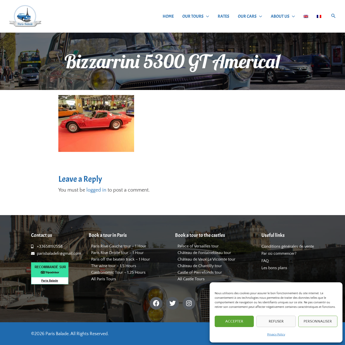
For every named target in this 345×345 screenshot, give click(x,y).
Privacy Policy (276, 334)
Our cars (247, 16)
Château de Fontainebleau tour (204, 252)
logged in (96, 190)
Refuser (276, 321)
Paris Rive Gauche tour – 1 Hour (118, 246)
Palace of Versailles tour (198, 246)
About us (280, 16)
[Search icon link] (333, 16)
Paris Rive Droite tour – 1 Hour (117, 252)
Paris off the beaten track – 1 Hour (120, 259)
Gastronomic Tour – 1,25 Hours (118, 272)
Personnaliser (318, 321)
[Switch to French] (319, 16)
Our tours (193, 16)
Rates (223, 16)
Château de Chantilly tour (200, 266)
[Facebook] (156, 303)
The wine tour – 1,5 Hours (113, 266)
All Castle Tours (191, 279)
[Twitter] (172, 303)
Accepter (234, 321)
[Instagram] (189, 303)
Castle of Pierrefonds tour (200, 272)
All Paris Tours (103, 279)
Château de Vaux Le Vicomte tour (206, 259)
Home (168, 16)
